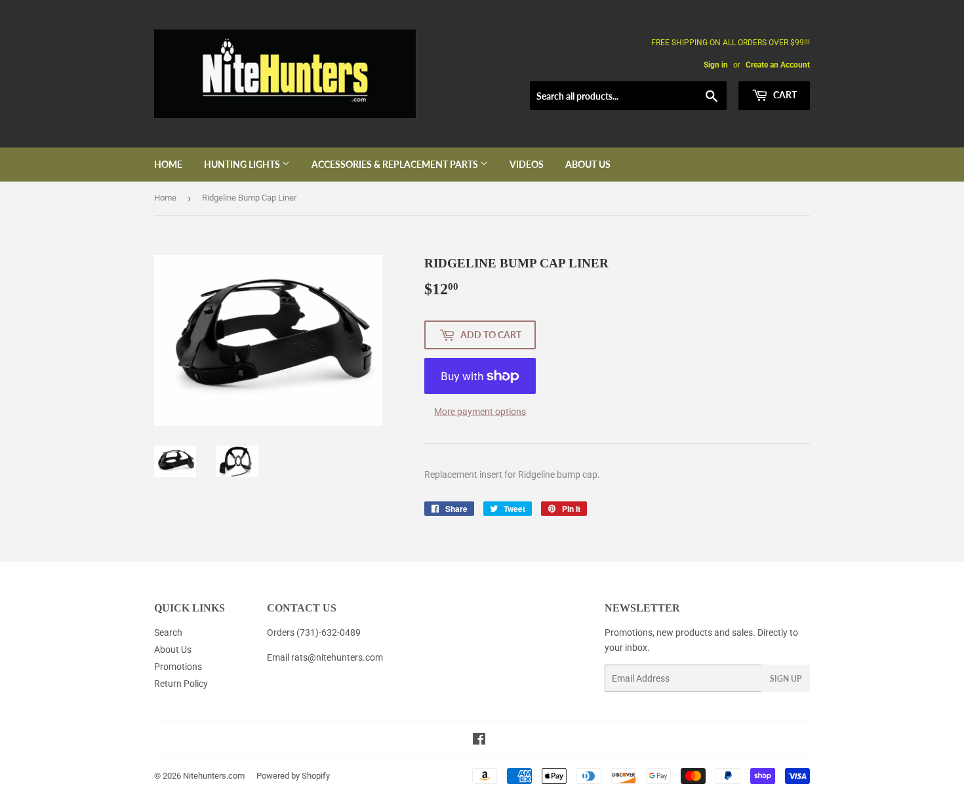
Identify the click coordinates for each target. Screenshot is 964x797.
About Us (588, 164)
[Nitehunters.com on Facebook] (479, 740)
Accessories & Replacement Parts (395, 164)
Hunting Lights (243, 164)
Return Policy (181, 683)
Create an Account (778, 64)
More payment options (480, 411)
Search (168, 632)
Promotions (178, 666)
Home (168, 164)
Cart (784, 94)
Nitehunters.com (214, 776)
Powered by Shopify (293, 776)
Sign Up (785, 679)
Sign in (716, 64)
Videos (527, 164)
